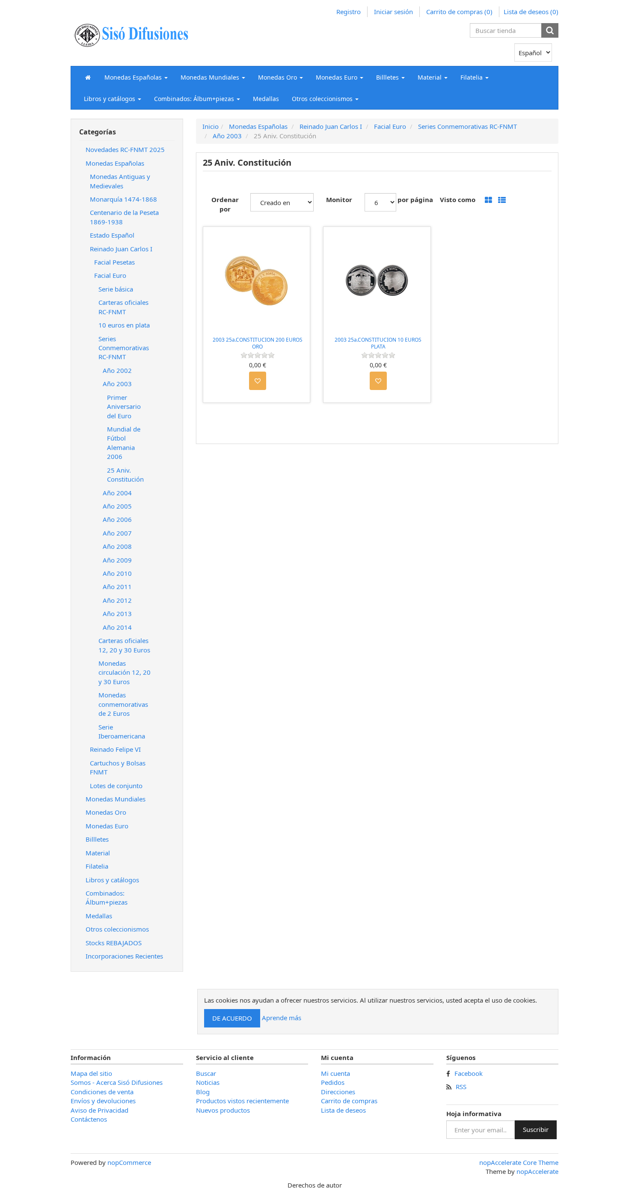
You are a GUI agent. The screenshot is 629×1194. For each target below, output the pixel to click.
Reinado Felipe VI (115, 749)
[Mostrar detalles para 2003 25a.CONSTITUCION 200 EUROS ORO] (257, 280)
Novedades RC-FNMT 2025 (125, 149)
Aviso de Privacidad (99, 1110)
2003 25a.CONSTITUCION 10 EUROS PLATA (378, 343)
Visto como (457, 199)
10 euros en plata (124, 325)
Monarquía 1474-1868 (123, 199)
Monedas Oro (106, 812)
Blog (203, 1091)
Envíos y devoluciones (103, 1100)
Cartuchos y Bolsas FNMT (117, 767)
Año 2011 (117, 586)
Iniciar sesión (393, 11)
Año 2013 (117, 613)
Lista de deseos (343, 1110)
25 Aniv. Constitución (125, 474)
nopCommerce (129, 1162)
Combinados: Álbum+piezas (107, 897)
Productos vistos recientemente (242, 1100)
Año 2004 (117, 492)
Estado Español (112, 235)
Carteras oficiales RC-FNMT (123, 307)
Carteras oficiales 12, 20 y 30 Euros (124, 645)
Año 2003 (117, 383)
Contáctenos (89, 1119)
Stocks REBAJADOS (114, 942)
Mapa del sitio (91, 1073)
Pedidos (332, 1082)
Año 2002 (117, 370)
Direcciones (338, 1091)
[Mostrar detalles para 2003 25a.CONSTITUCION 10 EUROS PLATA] (377, 280)
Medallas (266, 99)
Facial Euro (110, 275)
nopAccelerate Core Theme (518, 1162)
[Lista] (502, 200)
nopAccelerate (537, 1171)
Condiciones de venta (102, 1091)
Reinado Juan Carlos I (121, 248)
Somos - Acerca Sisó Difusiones (117, 1082)
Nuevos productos (223, 1110)
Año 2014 (117, 627)
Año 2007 (117, 533)
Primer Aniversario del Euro (124, 406)
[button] (136, 77)
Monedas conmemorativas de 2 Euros (123, 704)
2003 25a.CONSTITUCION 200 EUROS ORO (258, 343)
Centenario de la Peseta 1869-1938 (124, 217)
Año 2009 (117, 560)
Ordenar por (225, 204)
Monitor (339, 199)
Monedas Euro (107, 826)
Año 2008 (117, 546)
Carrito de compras (349, 1100)
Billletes (97, 839)
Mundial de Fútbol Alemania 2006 (123, 443)
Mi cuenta (335, 1073)
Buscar (206, 1073)
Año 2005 (117, 506)
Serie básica (115, 289)
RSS (461, 1086)
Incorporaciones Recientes (124, 956)
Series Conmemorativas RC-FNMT (123, 347)
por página (415, 199)
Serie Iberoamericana (121, 731)
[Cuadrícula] (488, 200)
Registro (348, 11)
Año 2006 (117, 519)
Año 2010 (117, 573)
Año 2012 (117, 600)
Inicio (210, 126)
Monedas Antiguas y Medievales (120, 181)
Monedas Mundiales (115, 799)
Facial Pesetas (114, 262)
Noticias (208, 1082)
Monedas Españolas (115, 163)
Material (98, 853)
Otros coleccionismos (117, 929)
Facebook (468, 1073)
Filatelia (97, 866)
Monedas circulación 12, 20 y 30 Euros (124, 672)
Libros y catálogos (112, 879)
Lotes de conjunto (116, 785)
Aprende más (281, 1017)
